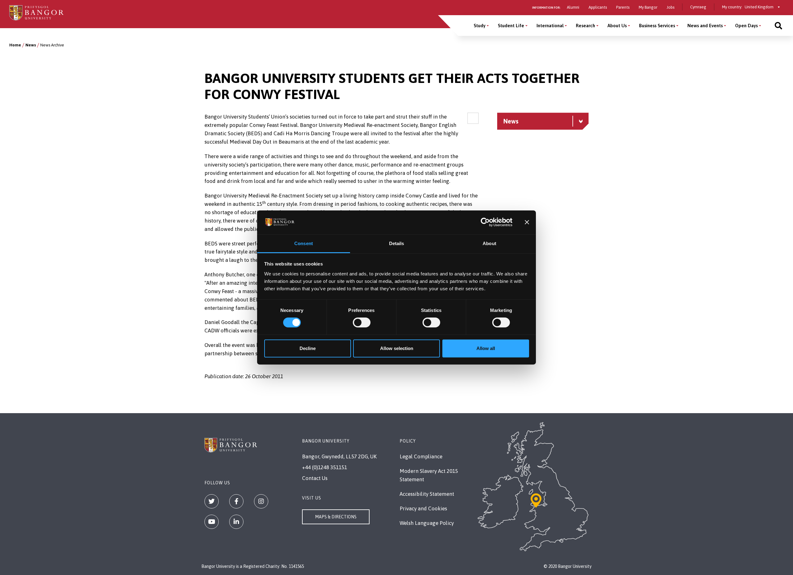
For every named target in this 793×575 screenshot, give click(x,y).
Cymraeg (698, 7)
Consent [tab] (303, 243)
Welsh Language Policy (427, 523)
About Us (617, 25)
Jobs (670, 7)
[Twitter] (211, 501)
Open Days (746, 25)
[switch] (361, 322)
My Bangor (648, 7)
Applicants (598, 7)
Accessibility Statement (427, 494)
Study (479, 25)
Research (585, 25)
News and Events (705, 25)
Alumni (573, 7)
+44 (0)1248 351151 (324, 467)
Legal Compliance (421, 456)
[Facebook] (236, 501)
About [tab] (489, 243)
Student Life (511, 25)
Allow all (485, 348)
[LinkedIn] (236, 522)
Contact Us (314, 478)
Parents (622, 7)
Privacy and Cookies (423, 508)
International (550, 25)
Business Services (657, 25)
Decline (308, 348)
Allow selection (396, 348)
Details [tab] (396, 243)
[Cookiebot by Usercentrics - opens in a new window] (485, 222)
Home (15, 45)
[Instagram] (261, 501)
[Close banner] (527, 222)
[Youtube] (211, 522)
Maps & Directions (336, 516)
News (30, 45)
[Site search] (778, 25)
